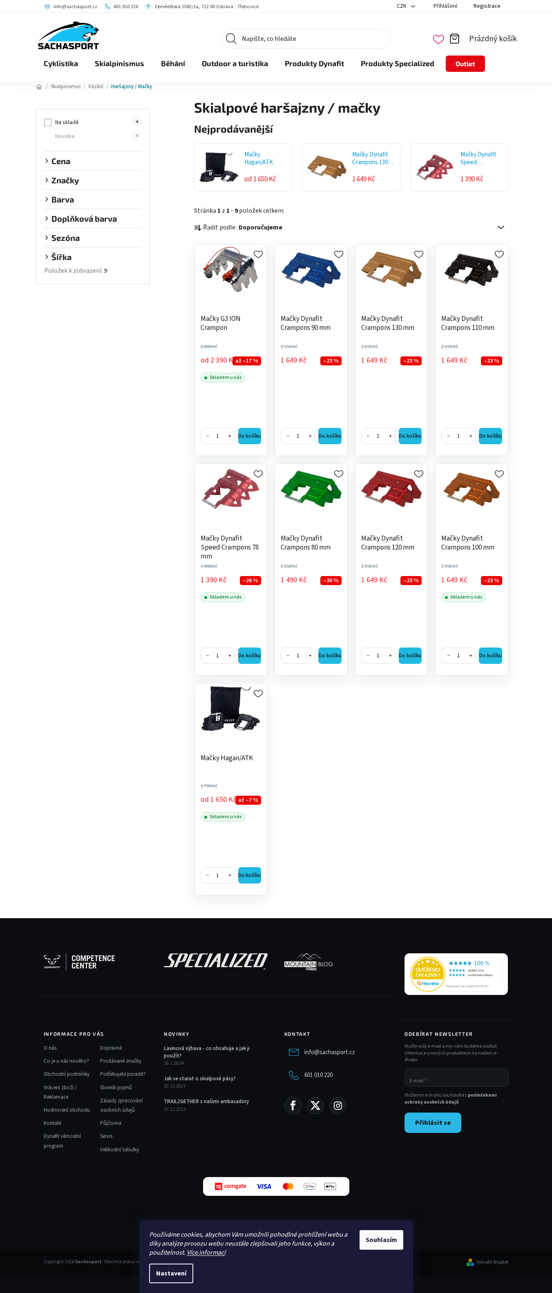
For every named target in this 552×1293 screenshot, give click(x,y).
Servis (106, 1136)
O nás (50, 1048)
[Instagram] (337, 1105)
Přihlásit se (433, 1122)
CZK (402, 6)
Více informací (206, 1252)
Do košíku (249, 436)
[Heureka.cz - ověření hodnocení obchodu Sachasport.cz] (456, 974)
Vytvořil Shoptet (492, 1262)
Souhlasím (381, 1239)
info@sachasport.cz (329, 1052)
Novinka (96, 136)
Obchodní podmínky (66, 1074)
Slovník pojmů (116, 1087)
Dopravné (111, 1048)
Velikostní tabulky (119, 1149)
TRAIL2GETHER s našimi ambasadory (206, 1101)
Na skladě (96, 122)
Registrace (487, 6)
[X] (315, 1105)
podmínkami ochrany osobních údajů (451, 1099)
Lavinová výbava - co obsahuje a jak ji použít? (207, 1052)
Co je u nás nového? (66, 1061)
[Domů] (39, 86)
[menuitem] (61, 63)
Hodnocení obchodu (67, 1110)
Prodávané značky (120, 1061)
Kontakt (52, 1123)
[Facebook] (293, 1105)
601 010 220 (318, 1075)
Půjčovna (110, 1123)
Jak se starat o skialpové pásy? (200, 1078)
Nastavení (171, 1273)
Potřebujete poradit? (123, 1074)
